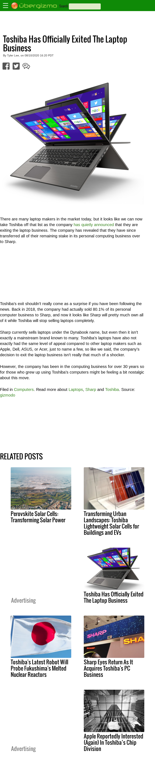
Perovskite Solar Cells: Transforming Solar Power (38, 517)
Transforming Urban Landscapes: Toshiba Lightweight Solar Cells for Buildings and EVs (111, 523)
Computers (24, 389)
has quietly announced (94, 224)
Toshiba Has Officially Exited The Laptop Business (113, 597)
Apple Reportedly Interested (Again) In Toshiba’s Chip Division (113, 742)
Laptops (76, 389)
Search (63, 6)
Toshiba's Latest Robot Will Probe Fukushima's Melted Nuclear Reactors (39, 668)
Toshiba (112, 389)
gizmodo (7, 395)
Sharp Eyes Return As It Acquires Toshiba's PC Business (108, 668)
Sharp (90, 389)
